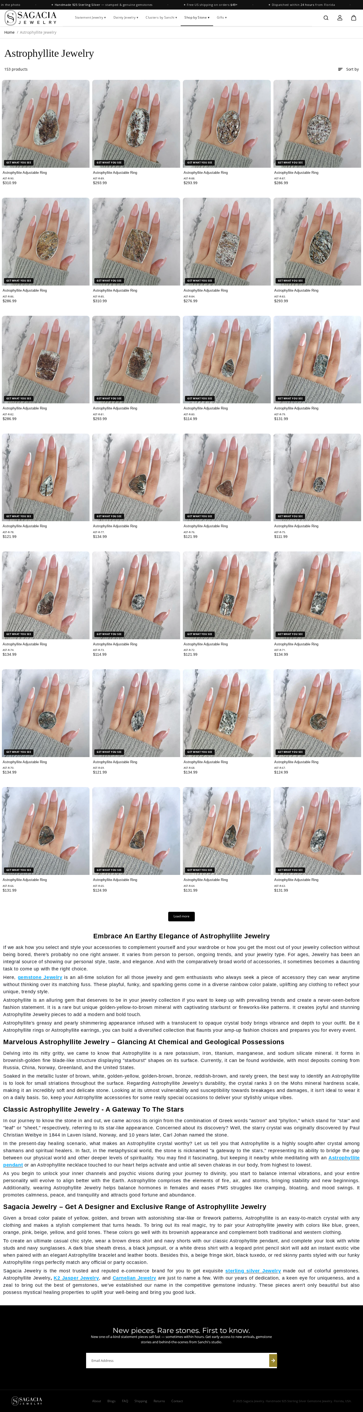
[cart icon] (354, 18)
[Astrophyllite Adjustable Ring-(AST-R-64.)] (227, 831)
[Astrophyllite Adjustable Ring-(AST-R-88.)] (227, 124)
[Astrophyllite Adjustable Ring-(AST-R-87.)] (317, 124)
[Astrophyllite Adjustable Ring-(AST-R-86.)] (46, 242)
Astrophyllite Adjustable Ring (25, 173)
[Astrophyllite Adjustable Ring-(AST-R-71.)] (317, 595)
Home (9, 32)
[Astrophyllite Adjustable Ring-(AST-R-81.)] (136, 360)
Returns (159, 1401)
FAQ (125, 1401)
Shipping (140, 1401)
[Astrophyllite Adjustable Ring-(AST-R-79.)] (317, 360)
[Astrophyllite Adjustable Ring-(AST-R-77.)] (136, 477)
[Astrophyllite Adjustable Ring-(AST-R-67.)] (317, 713)
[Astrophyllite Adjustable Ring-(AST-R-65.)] (136, 831)
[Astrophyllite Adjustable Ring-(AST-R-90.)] (46, 124)
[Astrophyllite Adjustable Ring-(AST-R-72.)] (227, 595)
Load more (181, 916)
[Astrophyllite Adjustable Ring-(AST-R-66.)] (46, 831)
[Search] (326, 18)
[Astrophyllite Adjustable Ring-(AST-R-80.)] (227, 360)
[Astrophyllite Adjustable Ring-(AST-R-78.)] (46, 477)
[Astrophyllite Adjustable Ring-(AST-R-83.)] (317, 242)
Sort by (352, 69)
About (96, 1401)
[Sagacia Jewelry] (30, 18)
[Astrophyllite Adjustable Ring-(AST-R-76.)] (227, 477)
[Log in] (340, 18)
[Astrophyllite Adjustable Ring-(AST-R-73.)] (136, 595)
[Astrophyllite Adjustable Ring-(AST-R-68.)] (227, 713)
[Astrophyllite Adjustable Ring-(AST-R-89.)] (136, 124)
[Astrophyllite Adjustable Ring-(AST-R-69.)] (136, 713)
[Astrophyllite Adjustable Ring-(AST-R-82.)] (46, 360)
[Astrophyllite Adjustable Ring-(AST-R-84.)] (227, 242)
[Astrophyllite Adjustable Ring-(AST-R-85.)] (136, 242)
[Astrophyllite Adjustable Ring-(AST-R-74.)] (46, 595)
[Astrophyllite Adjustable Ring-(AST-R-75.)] (317, 477)
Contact (177, 1401)
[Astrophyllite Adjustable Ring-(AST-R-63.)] (317, 831)
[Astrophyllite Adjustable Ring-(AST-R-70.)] (46, 713)
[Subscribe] (273, 1360)
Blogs (111, 1401)
